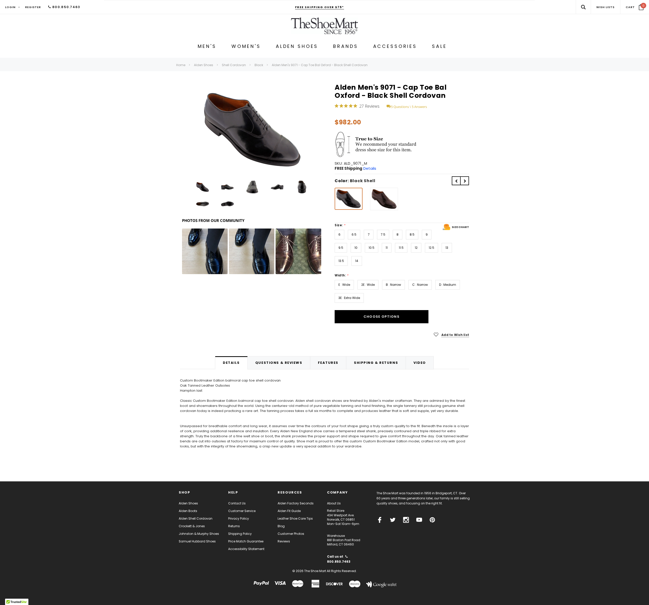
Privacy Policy (238, 518)
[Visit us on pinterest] (432, 520)
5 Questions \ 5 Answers (409, 106)
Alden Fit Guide (289, 511)
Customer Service (242, 511)
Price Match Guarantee (245, 541)
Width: (341, 275)
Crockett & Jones (192, 526)
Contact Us (237, 503)
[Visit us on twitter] (393, 520)
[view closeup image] (252, 129)
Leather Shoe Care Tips (295, 518)
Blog (281, 526)
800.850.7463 (65, 7)
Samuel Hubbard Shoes (197, 541)
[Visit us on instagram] (406, 520)
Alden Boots (188, 511)
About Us (334, 503)
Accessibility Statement (246, 549)
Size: (340, 225)
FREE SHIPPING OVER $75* (319, 7)
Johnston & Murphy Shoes (199, 534)
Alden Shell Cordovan (195, 518)
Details (369, 168)
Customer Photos (291, 534)
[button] (635, 7)
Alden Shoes (188, 503)
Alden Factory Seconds (296, 503)
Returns (234, 526)
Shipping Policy (240, 534)
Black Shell (362, 181)
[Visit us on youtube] (419, 520)
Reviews (284, 541)
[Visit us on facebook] (379, 520)
